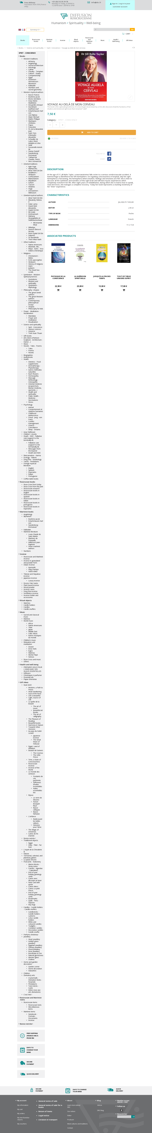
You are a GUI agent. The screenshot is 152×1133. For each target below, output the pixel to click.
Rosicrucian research (32, 488)
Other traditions (30, 242)
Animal (31, 407)
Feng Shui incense (30, 591)
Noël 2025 (28, 685)
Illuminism (27, 516)
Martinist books (26, 512)
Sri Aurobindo (33, 237)
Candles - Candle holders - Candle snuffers (33, 908)
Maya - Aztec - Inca (35, 249)
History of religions (35, 264)
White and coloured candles (34, 923)
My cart (20, 1109)
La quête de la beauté (33, 703)
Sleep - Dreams (34, 429)
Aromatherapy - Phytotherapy (34, 367)
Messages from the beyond (34, 450)
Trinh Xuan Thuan (35, 333)
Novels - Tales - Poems (33, 346)
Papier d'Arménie (30, 679)
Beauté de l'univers (35, 750)
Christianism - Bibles (33, 257)
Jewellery (27, 937)
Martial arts (32, 169)
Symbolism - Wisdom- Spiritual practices (32, 276)
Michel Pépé (33, 655)
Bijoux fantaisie (36, 813)
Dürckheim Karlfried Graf (33, 108)
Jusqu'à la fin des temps (102, 277)
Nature (26, 854)
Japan (30, 629)
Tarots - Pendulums (31, 461)
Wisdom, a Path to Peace (35, 689)
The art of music (37, 707)
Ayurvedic (32, 567)
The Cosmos (38, 753)
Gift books (28, 336)
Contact (70, 1128)
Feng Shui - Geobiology (32, 459)
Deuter (31, 647)
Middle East (32, 631)
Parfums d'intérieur (31, 935)
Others (26, 661)
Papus (30, 125)
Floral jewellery (34, 949)
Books (22, 56)
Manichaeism (33, 179)
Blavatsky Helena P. (35, 201)
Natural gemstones (35, 955)
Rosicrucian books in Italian (31, 500)
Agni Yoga (32, 166)
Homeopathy (33, 376)
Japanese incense (30, 578)
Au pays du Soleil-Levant (35, 732)
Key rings (31, 905)
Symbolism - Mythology (33, 286)
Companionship (34, 75)
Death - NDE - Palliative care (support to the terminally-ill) (33, 438)
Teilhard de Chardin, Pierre (34, 158)
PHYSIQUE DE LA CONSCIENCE (58, 277)
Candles (27, 607)
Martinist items (29, 1012)
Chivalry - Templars (35, 71)
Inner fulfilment (29, 432)
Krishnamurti (33, 214)
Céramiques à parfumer (33, 675)
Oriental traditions (30, 164)
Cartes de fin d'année (33, 835)
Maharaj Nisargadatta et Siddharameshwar (35, 218)
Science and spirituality (32, 325)
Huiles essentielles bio (37, 790)
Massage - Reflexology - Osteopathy (33, 380)
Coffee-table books (31, 479)
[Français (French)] (23, 30)
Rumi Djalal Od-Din (35, 233)
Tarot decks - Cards (33, 987)
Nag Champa (33, 569)
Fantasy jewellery (35, 947)
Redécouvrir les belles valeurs (37, 821)
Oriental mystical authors (33, 195)
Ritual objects (26, 600)
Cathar (30, 69)
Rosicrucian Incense (32, 765)
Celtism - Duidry (34, 73)
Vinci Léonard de (34, 161)
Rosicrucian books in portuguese (31, 504)
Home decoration (35, 969)
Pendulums (32, 984)
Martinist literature (31, 532)
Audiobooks (28, 357)
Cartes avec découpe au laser (35, 879)
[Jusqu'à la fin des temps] (102, 253)
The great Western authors (35, 298)
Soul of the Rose (34, 694)
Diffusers (27, 673)
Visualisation (33, 322)
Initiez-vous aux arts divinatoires (34, 991)
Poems (31, 350)
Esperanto (32, 472)
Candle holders (29, 605)
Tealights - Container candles (35, 927)
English (31, 468)
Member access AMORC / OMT (123, 1101)
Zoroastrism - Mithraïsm (33, 192)
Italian (30, 474)
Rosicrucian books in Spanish (31, 496)
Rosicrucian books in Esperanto (31, 508)
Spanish (31, 470)
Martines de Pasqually (33, 539)
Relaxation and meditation (29, 643)
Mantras (27, 619)
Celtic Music (33, 633)
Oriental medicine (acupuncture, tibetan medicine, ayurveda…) (35, 387)
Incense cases (29, 589)
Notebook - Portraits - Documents (32, 1016)
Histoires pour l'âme (37, 826)
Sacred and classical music (31, 616)
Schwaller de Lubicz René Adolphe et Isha (34, 141)
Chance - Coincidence (33, 426)
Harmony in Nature (35, 725)
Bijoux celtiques (36, 809)
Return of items (45, 1111)
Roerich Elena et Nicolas (34, 230)
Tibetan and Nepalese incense (32, 575)
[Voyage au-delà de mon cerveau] (91, 76)
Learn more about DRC (73, 1106)
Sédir (30, 145)
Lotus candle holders (33, 919)
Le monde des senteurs (33, 773)
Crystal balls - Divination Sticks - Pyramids (35, 980)
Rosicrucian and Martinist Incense (33, 558)
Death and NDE (34, 453)
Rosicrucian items (30, 1002)
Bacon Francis (33, 95)
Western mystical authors (33, 92)
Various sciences (34, 329)
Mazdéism (32, 181)
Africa (30, 623)
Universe (31, 331)
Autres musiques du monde (34, 636)
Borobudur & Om (35, 953)
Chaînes (31, 959)
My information (22, 1105)
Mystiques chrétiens (32, 122)
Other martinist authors (34, 547)
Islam (30, 266)
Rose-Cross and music (32, 659)
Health (26, 359)
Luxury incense (34, 581)
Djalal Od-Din (33, 210)
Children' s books (30, 434)
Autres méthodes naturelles (35, 371)
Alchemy (31, 61)
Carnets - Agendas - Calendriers (35, 869)
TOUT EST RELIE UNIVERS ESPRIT (124, 277)
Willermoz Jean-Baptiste (34, 543)
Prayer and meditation (32, 319)
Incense (23, 554)
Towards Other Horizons (34, 728)
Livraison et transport (47, 1120)
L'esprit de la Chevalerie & (33, 851)
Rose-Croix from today (32, 484)
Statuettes (32, 971)
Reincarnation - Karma (32, 455)
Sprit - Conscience (35, 327)
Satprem (31, 235)
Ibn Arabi (31, 212)
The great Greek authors (34, 294)
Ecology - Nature (30, 457)
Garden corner (33, 967)
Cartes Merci (33, 886)
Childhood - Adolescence (33, 414)
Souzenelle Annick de (35, 148)
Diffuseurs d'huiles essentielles (37, 784)
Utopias (31, 307)
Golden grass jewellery (33, 942)
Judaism (31, 268)
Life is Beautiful (34, 696)
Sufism (31, 183)
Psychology (28, 405)
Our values (71, 1111)
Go (132, 29)
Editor (69, 1116)
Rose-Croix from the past (33, 486)
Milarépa (31, 227)
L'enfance (32, 816)
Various (31, 657)
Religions (27, 253)
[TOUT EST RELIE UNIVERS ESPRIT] (124, 253)
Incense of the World (33, 769)
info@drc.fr (96, 2)
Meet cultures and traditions (77, 1124)
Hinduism (32, 262)
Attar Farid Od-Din (35, 171)
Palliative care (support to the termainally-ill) (34, 445)
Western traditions (31, 59)
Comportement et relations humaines (35, 410)
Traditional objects (31, 840)
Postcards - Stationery (32, 862)
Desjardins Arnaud (35, 105)
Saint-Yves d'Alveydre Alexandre (32, 135)
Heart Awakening (34, 692)
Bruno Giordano (34, 99)
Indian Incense (29, 565)
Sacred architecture (35, 65)
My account (21, 1100)
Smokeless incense (31, 593)
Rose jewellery (34, 951)
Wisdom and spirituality (33, 282)
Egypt (30, 77)
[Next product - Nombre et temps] (134, 47)
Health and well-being (29, 665)
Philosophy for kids (35, 309)
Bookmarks (32, 899)
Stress (30, 402)
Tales (30, 348)
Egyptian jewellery (35, 945)
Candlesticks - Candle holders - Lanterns (34, 914)
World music (28, 621)
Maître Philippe (34, 119)
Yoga (30, 189)
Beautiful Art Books (38, 711)
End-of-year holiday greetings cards (34, 874)
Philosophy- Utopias (31, 290)
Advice (99, 1105)
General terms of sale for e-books (50, 1106)
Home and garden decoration (31, 963)
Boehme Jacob (34, 97)
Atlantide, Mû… (34, 247)
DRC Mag (100, 1110)
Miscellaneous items (33, 1008)
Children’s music (30, 640)
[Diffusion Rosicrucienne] (76, 16)
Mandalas (32, 316)
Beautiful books (34, 723)
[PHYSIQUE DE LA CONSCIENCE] (58, 253)
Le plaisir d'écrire (30, 860)
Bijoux (30, 795)
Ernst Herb (32, 649)
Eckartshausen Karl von (35, 112)
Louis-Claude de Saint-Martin (34, 535)
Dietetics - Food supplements (34, 363)
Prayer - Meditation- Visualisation (31, 312)
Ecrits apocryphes (35, 260)
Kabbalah (32, 86)
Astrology (32, 67)
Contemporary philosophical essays (34, 303)
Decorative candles (35, 930)
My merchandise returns (23, 1119)
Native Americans (35, 245)
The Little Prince (36, 756)
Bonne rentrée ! (30, 838)
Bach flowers (33, 374)
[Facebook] (120, 154)
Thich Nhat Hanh (34, 239)
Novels (31, 353)
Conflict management (33, 422)
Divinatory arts (29, 975)
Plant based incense (31, 585)
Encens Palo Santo (31, 583)
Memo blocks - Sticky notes (34, 865)
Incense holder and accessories (31, 596)
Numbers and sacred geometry (34, 89)
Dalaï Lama (32, 204)
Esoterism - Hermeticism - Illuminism (33, 81)
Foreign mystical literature (30, 464)
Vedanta (31, 187)
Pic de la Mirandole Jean (35, 130)
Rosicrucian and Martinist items (31, 999)
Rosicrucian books (27, 482)
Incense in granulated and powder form (32, 562)
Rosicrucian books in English (31, 492)
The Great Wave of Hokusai (37, 742)
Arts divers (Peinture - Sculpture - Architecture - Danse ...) (33, 340)
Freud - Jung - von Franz (35, 418)
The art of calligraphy (37, 715)
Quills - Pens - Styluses (33, 902)
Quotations (32, 279)
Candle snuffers (30, 609)
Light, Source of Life (34, 699)
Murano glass (33, 957)
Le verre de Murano (37, 799)
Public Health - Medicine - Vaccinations (33, 398)
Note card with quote (34, 883)
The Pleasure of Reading (34, 720)
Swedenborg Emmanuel (33, 154)
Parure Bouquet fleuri (36, 804)
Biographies (28, 355)
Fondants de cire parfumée (38, 778)
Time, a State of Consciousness (34, 761)
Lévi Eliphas (32, 115)
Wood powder (29, 587)
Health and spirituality (32, 393)
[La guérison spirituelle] (80, 253)
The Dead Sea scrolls (33, 271)
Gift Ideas (24, 682)
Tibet (30, 627)
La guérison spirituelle (80, 277)
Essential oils (28, 677)
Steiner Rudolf (33, 151)
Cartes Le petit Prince (34, 889)
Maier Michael (33, 117)
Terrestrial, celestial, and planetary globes (33, 857)
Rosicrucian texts (34, 1005)
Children (27, 973)
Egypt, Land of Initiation (34, 747)
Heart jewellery (34, 939)
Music (26, 344)
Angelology (32, 63)
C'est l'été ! (28, 995)
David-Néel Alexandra (32, 207)
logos (30, 651)
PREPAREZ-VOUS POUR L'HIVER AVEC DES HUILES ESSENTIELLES (33, 669)
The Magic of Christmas (33, 831)
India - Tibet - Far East (35, 846)
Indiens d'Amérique (35, 251)
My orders (21, 1113)
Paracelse (32, 127)
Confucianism (33, 177)
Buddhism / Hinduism (32, 174)
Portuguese (32, 476)
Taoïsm (31, 185)
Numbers (27, 551)
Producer (70, 1120)
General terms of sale (47, 1101)
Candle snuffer (33, 932)
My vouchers (22, 1124)
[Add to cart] (58, 290)
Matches (27, 603)
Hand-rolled (32, 571)
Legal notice (43, 1116)
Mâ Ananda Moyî (37, 224)
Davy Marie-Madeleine (33, 102)
